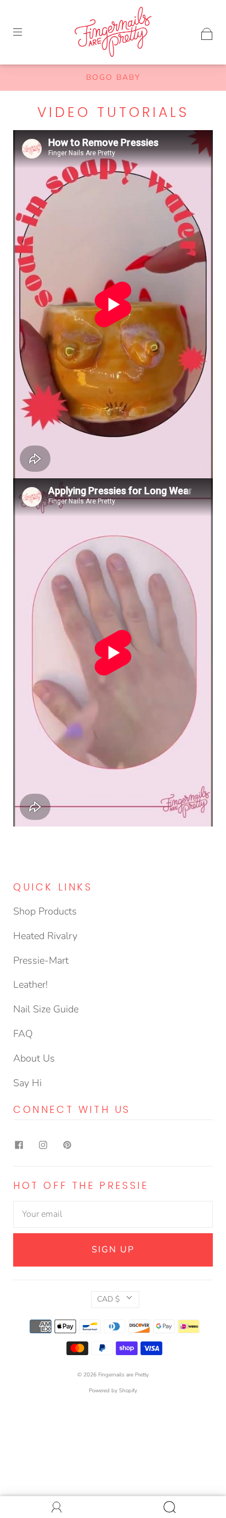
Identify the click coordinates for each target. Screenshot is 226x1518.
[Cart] (207, 31)
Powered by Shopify (113, 1390)
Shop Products (45, 911)
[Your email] (113, 1214)
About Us (34, 1058)
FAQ (23, 1033)
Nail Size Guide (45, 1009)
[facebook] (19, 1145)
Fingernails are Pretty (123, 1375)
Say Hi (27, 1082)
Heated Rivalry (45, 935)
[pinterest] (67, 1145)
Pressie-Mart (41, 960)
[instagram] (43, 1145)
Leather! (30, 984)
